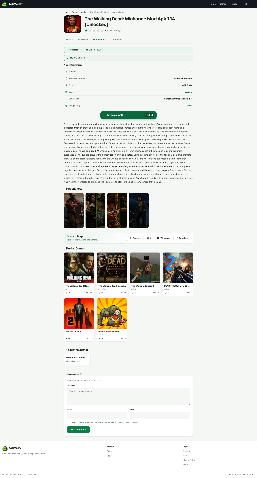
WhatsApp (165, 238)
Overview (83, 39)
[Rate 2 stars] (90, 30)
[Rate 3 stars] (94, 30)
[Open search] (246, 4)
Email (132, 410)
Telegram (137, 238)
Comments (116, 39)
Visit (189, 105)
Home (213, 4)
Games (222, 4)
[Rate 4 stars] (98, 30)
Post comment (78, 429)
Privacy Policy (188, 460)
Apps (234, 4)
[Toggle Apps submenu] (239, 4)
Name (69, 410)
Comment (71, 385)
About (185, 455)
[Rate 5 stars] (102, 30)
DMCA (185, 464)
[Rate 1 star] (86, 30)
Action (84, 12)
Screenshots (99, 39)
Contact (186, 451)
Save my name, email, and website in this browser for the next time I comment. (105, 422)
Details (69, 39)
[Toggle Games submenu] (228, 4)
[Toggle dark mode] (252, 4)
